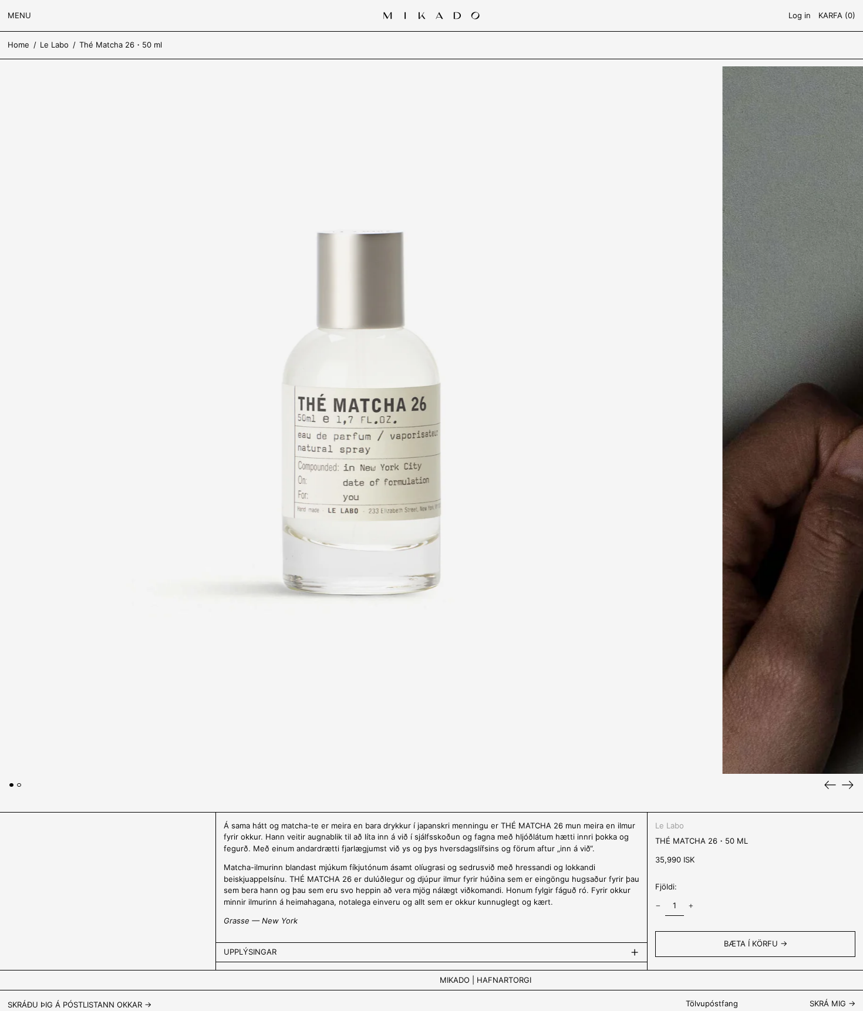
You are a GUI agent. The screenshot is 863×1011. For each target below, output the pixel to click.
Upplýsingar (250, 951)
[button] (836, 15)
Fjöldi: (666, 886)
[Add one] (690, 906)
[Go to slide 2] (19, 785)
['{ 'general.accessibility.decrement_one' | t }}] (658, 906)
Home (18, 44)
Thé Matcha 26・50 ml (120, 44)
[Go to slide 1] (11, 785)
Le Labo (54, 44)
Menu (19, 15)
